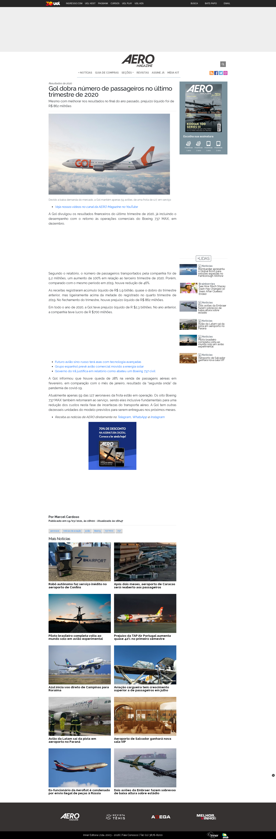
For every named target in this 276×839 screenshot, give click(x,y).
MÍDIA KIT (173, 72)
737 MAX (109, 531)
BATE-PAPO (211, 3)
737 (119, 531)
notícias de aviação (72, 531)
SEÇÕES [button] (127, 72)
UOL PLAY (127, 3)
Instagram (157, 417)
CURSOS (115, 3)
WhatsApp (139, 417)
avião (87, 531)
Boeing (97, 531)
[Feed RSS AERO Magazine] (211, 72)
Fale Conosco (130, 835)
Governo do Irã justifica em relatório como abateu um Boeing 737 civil (105, 371)
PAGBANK (103, 3)
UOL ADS (139, 3)
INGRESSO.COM (74, 3)
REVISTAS (143, 72)
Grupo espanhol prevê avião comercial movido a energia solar (99, 366)
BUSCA (194, 3)
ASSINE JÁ (158, 72)
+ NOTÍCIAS (85, 72)
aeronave (54, 531)
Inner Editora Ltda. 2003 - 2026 (101, 835)
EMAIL (227, 3)
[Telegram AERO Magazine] (220, 72)
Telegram (124, 417)
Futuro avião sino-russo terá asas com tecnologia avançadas (98, 362)
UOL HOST (90, 3)
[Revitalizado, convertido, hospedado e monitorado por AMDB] (225, 835)
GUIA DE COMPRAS (107, 72)
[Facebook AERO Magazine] (216, 72)
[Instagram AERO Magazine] (225, 72)
